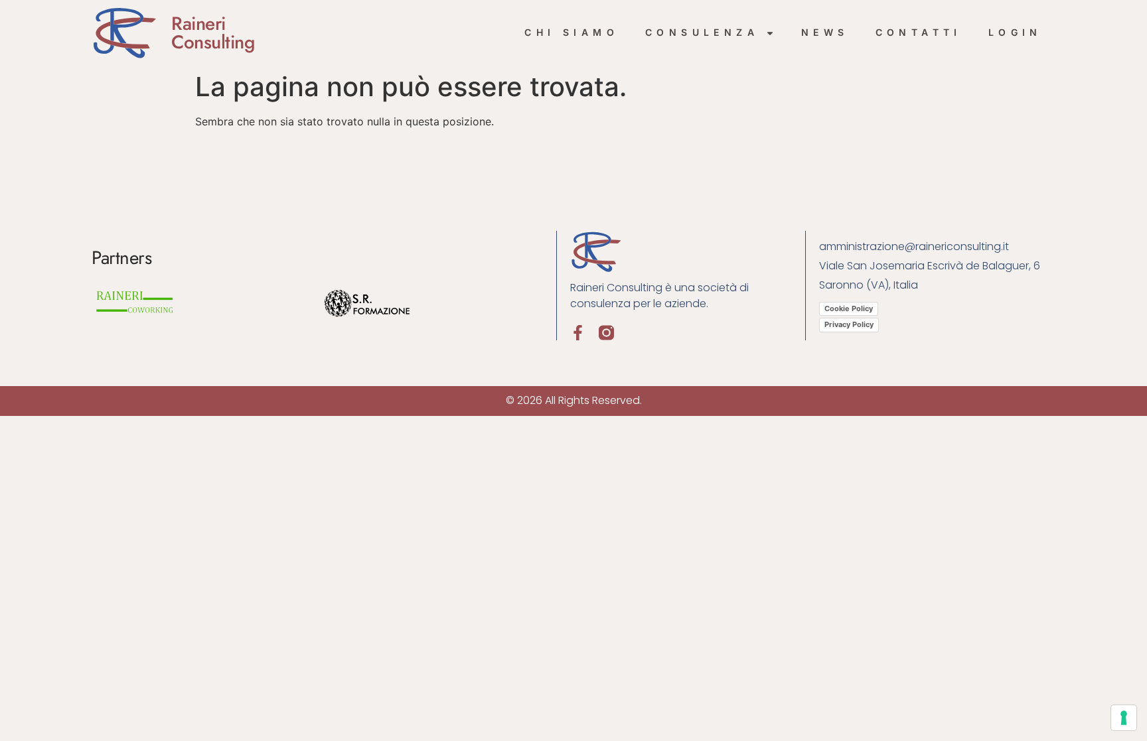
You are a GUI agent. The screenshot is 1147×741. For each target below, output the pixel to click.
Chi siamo (571, 32)
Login (1015, 32)
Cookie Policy (848, 308)
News (825, 32)
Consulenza (702, 32)
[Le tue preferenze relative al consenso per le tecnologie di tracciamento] (1123, 717)
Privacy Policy (849, 324)
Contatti (919, 32)
